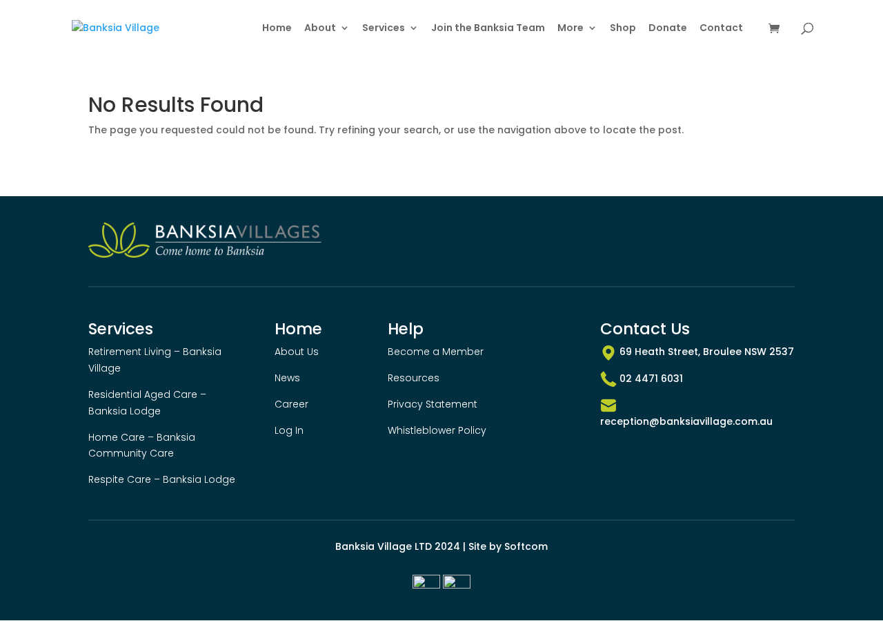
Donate (667, 29)
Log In (289, 430)
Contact (721, 29)
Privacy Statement (432, 404)
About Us (297, 352)
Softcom (526, 546)
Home (277, 29)
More (570, 29)
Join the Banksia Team (488, 29)
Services (383, 29)
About (320, 29)
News (287, 378)
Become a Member (436, 352)
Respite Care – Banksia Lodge (161, 479)
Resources (413, 378)
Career (291, 404)
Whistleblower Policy (437, 430)
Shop (623, 29)
